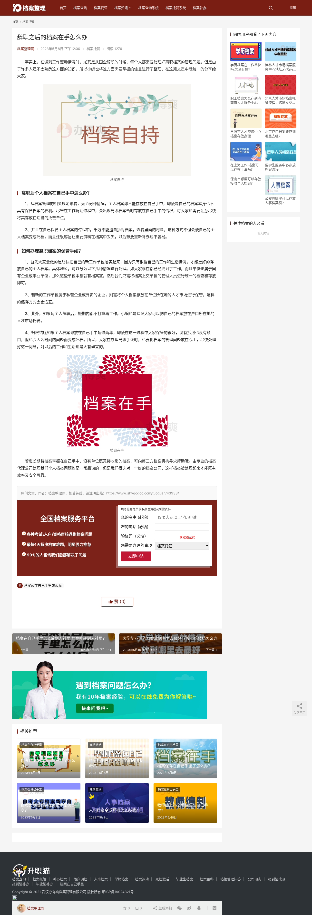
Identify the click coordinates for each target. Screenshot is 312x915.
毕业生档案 (184, 879)
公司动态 (254, 879)
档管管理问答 (230, 879)
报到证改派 (276, 879)
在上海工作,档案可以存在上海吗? (244, 167)
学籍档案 (121, 879)
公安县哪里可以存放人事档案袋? (280, 200)
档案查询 (80, 8)
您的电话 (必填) (134, 526)
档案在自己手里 (31, 745)
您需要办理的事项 (136, 545)
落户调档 (80, 879)
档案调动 (142, 879)
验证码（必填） (158, 536)
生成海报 (164, 908)
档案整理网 (25, 49)
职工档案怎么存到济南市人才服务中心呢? (245, 100)
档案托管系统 (176, 8)
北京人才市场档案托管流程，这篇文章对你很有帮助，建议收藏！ (280, 100)
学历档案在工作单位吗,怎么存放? (245, 67)
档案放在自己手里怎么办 (43, 585)
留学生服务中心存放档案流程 (280, 167)
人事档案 (101, 879)
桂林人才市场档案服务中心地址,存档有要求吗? (280, 67)
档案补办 (199, 8)
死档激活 (95, 745)
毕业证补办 (44, 884)
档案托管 (100, 8)
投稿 (292, 8)
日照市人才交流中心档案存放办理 (245, 133)
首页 (63, 8)
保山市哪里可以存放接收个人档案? (245, 181)
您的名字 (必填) (134, 517)
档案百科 (207, 879)
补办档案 (60, 879)
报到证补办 (20, 884)
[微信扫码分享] (179, 908)
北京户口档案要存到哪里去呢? (280, 133)
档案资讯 (121, 8)
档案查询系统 (148, 8)
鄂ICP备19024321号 (118, 892)
